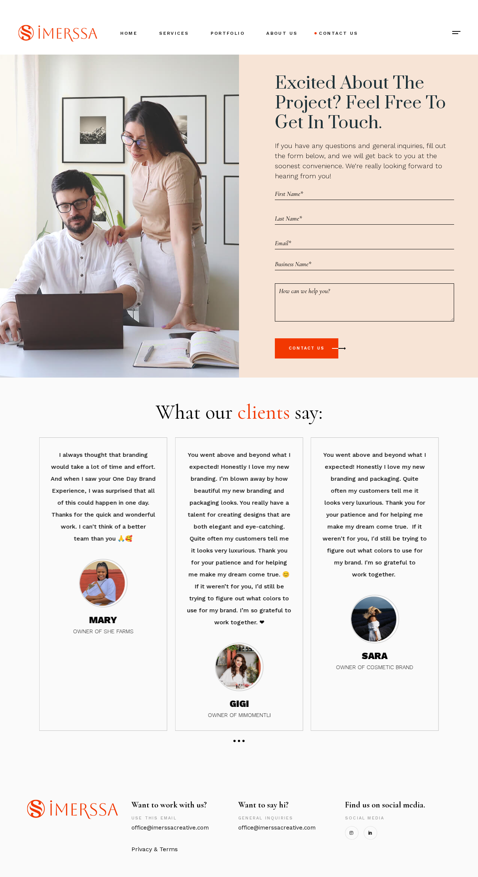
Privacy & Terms (154, 849)
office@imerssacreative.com (171, 827)
